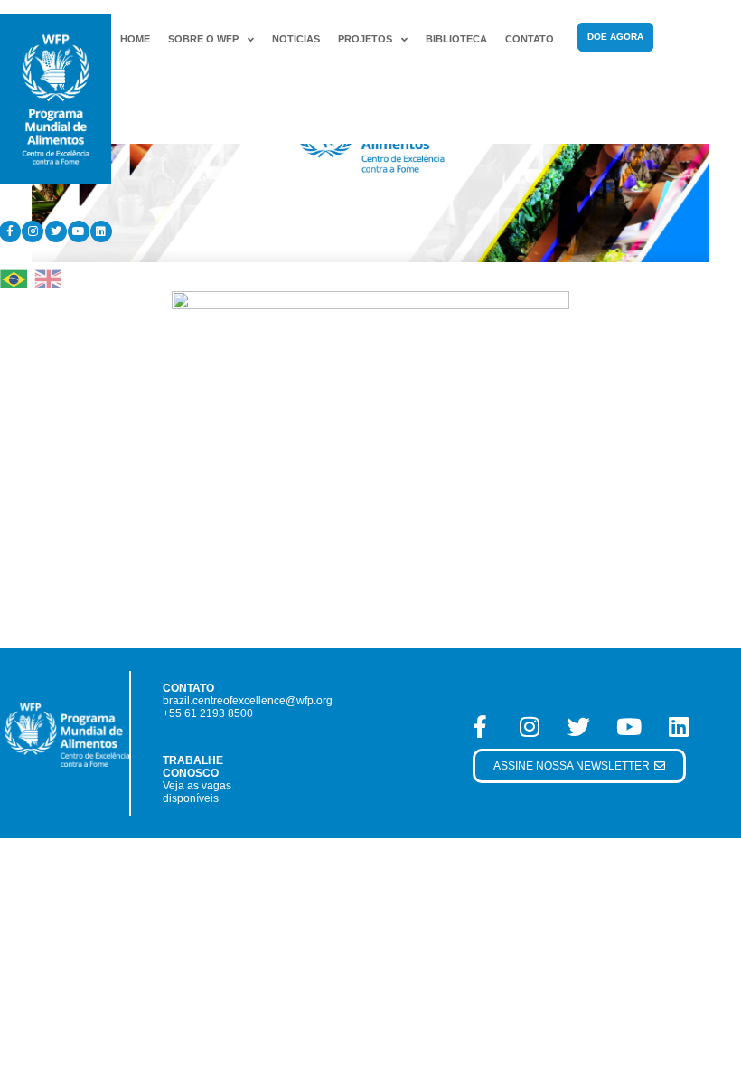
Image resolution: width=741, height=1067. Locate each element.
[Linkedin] (101, 231)
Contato (529, 38)
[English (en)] (47, 278)
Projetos (365, 38)
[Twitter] (56, 231)
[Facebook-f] (479, 726)
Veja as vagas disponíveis (197, 792)
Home (135, 38)
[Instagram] (32, 231)
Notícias (296, 38)
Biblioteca (456, 38)
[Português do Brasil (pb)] (13, 278)
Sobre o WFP (203, 38)
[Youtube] (78, 231)
